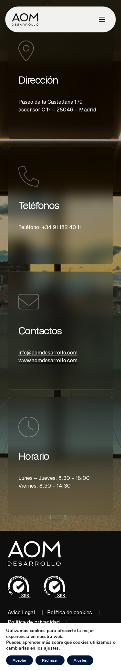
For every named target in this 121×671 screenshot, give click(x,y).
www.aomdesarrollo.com (47, 360)
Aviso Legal (21, 612)
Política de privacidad (34, 622)
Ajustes (80, 660)
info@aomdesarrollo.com (47, 352)
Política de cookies (69, 612)
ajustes (51, 648)
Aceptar (19, 660)
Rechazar (50, 660)
